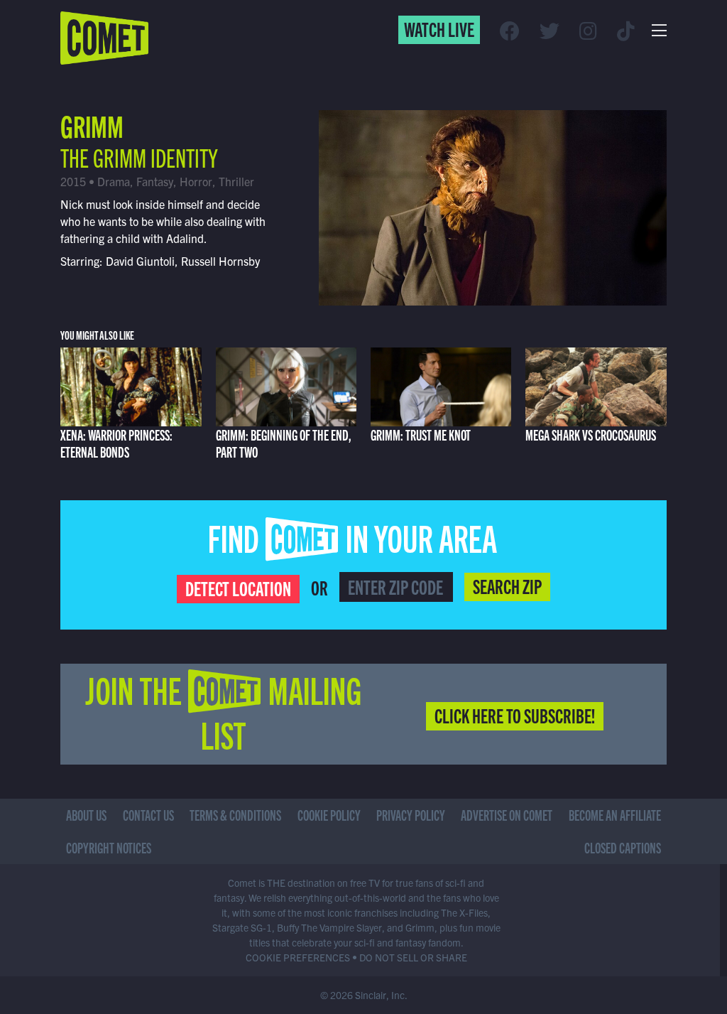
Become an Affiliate (615, 815)
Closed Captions (622, 847)
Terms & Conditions (235, 815)
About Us (86, 815)
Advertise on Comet (506, 815)
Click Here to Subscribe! (514, 715)
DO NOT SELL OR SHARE (413, 957)
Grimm (92, 125)
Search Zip (507, 585)
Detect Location (238, 587)
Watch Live (439, 28)
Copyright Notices (108, 847)
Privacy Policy (410, 815)
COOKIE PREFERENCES (298, 957)
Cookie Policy (329, 815)
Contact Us (148, 815)
